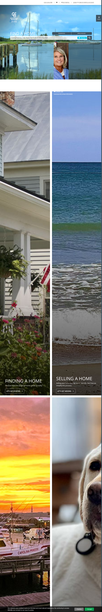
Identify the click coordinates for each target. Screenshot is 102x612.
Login (75, 2)
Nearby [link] (83, 38)
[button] (99, 18)
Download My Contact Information (63, 94)
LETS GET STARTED (13, 391)
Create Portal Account (86, 2)
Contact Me (59, 91)
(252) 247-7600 (68, 89)
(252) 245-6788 (48, 2)
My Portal (66, 2)
